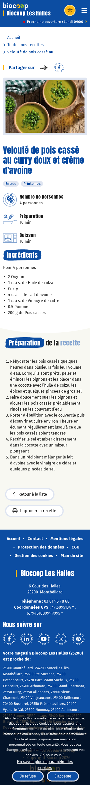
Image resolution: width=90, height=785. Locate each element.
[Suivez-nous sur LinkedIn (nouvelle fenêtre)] (26, 639)
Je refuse (28, 776)
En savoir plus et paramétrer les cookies (45, 764)
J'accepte (62, 776)
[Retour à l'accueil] (15, 6)
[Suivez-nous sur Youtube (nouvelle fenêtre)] (44, 639)
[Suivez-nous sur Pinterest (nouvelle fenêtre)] (78, 639)
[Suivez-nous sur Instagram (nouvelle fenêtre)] (61, 639)
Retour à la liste (32, 494)
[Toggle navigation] (84, 12)
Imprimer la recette (38, 510)
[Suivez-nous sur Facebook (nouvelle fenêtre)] (9, 639)
